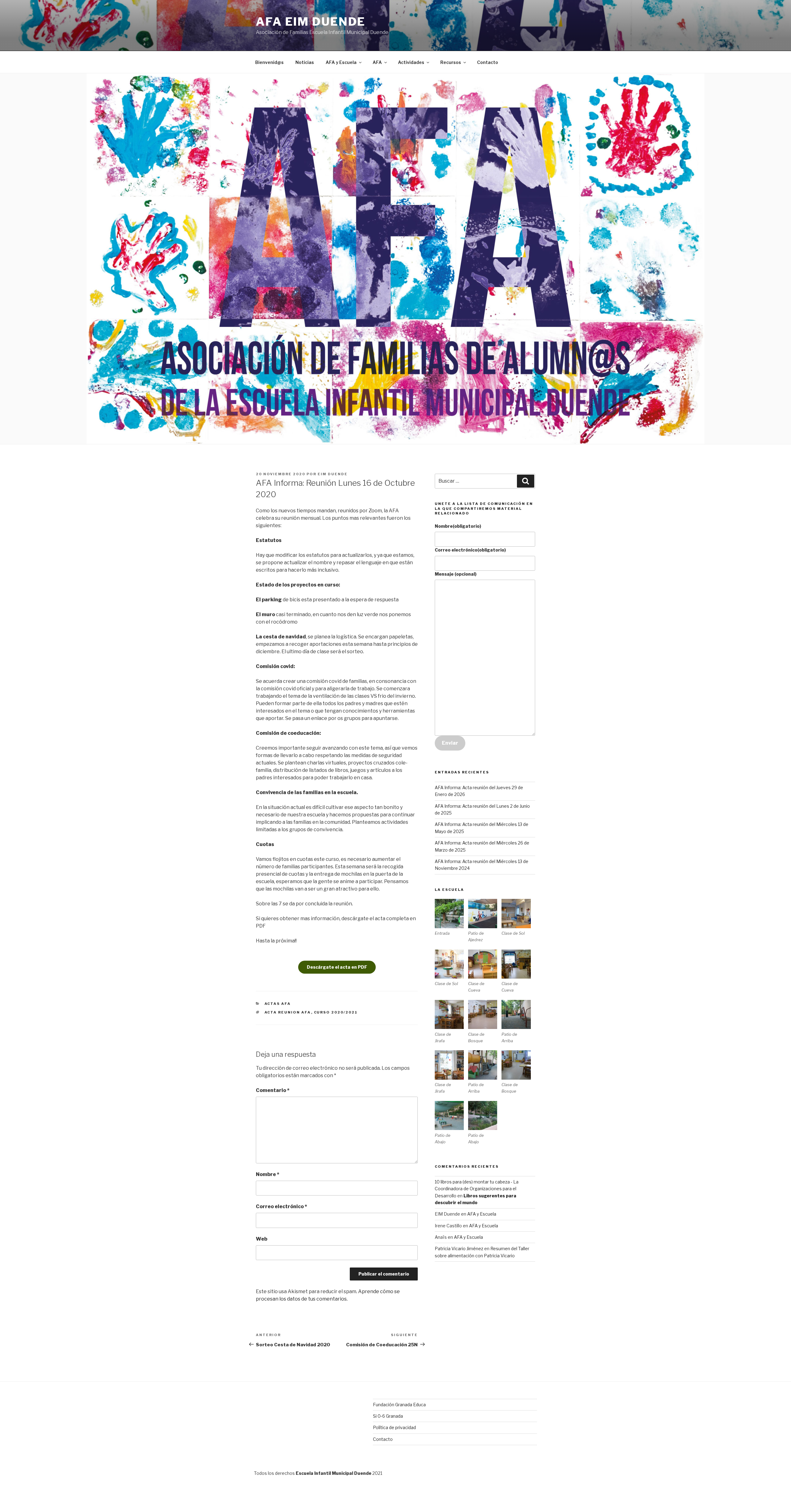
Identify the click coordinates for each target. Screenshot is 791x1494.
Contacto (487, 62)
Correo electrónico (281, 1206)
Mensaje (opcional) (455, 574)
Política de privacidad (394, 1427)
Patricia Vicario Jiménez (459, 1248)
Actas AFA (277, 1003)
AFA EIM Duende (311, 21)
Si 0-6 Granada (388, 1416)
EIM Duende (333, 474)
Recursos (450, 62)
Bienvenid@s (269, 62)
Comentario (273, 1090)
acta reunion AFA (287, 1012)
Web (261, 1239)
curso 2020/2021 (336, 1012)
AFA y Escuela (341, 62)
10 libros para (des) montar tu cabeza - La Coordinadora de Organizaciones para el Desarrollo (476, 1188)
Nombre (267, 1174)
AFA (377, 62)
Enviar (450, 743)
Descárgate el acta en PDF (337, 967)
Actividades (411, 62)
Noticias (304, 62)
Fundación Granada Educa (399, 1404)
